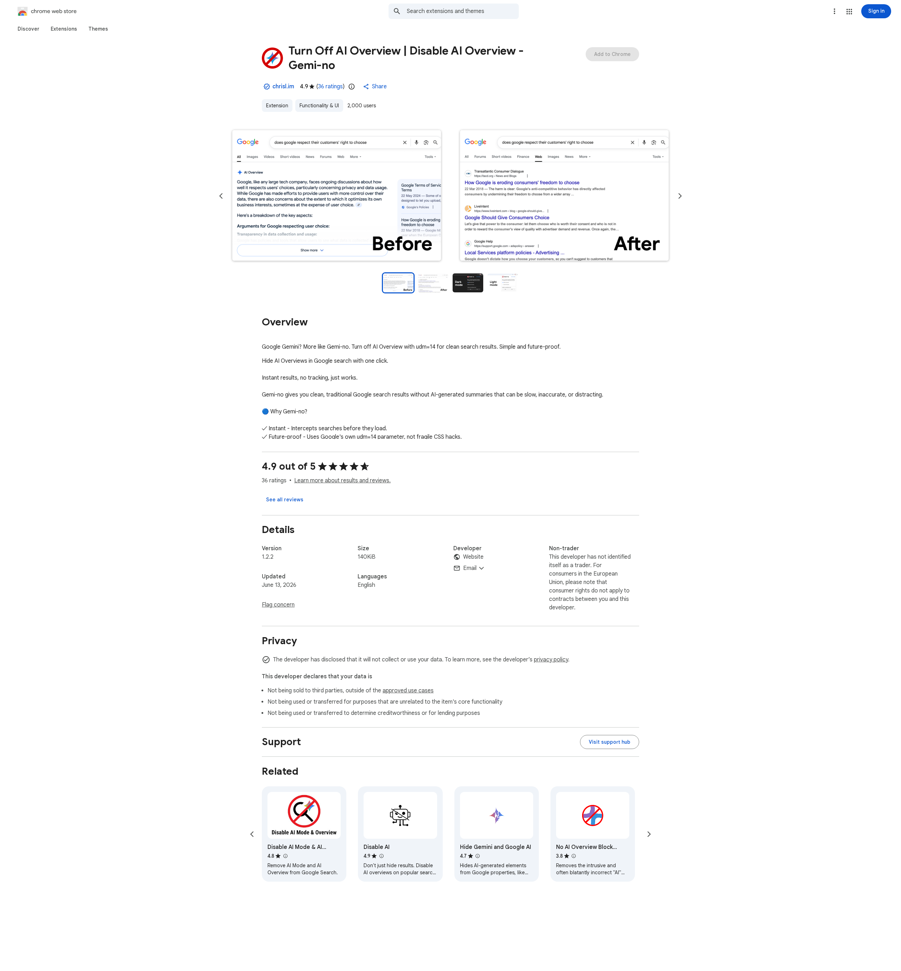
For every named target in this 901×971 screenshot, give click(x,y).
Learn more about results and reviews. (342, 480)
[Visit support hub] (609, 742)
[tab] (28, 29)
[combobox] (463, 11)
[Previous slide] (221, 196)
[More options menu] (834, 11)
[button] (849, 12)
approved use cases (408, 690)
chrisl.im (283, 86)
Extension (277, 105)
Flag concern (278, 604)
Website (473, 556)
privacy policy (551, 659)
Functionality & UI (319, 105)
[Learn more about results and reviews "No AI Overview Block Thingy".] (573, 856)
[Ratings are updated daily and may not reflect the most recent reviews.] (352, 87)
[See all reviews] (285, 499)
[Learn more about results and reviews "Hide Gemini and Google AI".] (477, 856)
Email (470, 568)
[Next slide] (680, 196)
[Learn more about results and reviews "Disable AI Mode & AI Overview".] (285, 856)
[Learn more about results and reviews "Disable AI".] (381, 856)
